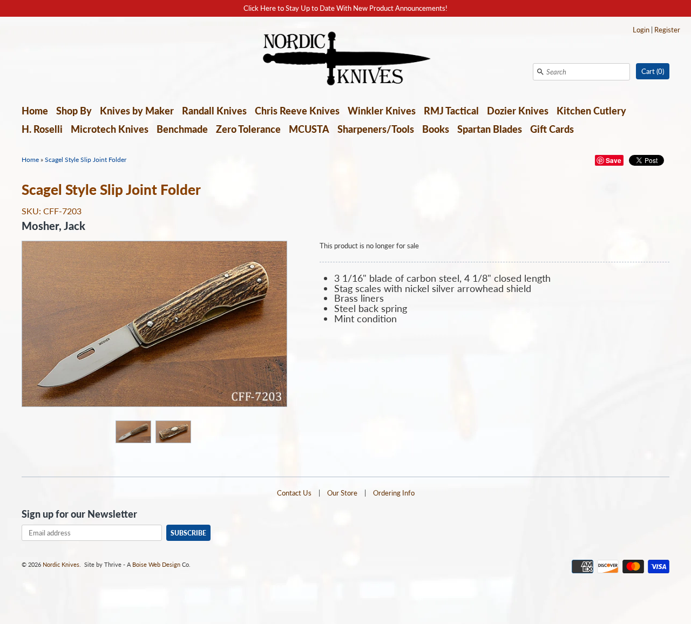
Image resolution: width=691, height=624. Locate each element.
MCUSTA (309, 129)
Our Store (342, 493)
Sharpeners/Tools (375, 129)
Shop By (74, 111)
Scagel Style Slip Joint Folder (85, 159)
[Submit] (540, 71)
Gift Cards (552, 129)
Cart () (652, 71)
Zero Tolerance (248, 129)
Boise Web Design (156, 564)
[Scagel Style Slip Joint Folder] (133, 431)
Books (435, 129)
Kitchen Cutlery (591, 111)
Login (641, 29)
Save (613, 160)
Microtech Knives (109, 129)
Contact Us (294, 493)
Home (35, 111)
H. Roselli (42, 129)
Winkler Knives (382, 111)
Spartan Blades (489, 129)
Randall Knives (214, 111)
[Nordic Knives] (345, 59)
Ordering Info (394, 493)
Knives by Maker (137, 111)
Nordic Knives (61, 564)
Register (667, 29)
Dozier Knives (517, 111)
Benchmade (182, 129)
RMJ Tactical (451, 111)
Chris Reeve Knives (297, 111)
